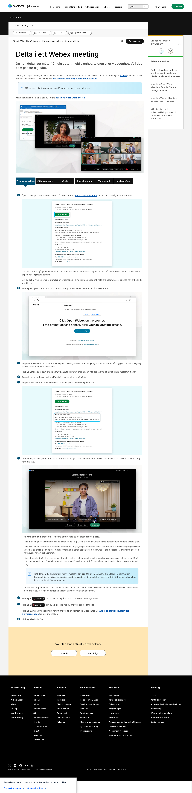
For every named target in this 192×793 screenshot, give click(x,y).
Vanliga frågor (123, 181)
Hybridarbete (86, 731)
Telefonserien (63, 718)
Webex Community (117, 726)
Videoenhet (104, 181)
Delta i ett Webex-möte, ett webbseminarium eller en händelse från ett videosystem (166, 73)
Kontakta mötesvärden (86, 195)
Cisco (153, 695)
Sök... (133, 6)
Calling (13, 709)
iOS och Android (45, 181)
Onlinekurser (114, 704)
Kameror (61, 700)
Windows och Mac (25, 181)
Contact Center (40, 726)
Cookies (112, 769)
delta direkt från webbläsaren (70, 97)
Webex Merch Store (160, 718)
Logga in (178, 6)
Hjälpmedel (114, 713)
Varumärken (122, 769)
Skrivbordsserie (64, 704)
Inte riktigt (93, 653)
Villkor (89, 769)
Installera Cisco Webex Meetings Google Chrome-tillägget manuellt (164, 87)
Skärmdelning (16, 718)
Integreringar (115, 709)
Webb (65, 181)
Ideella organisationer (90, 722)
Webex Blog (156, 709)
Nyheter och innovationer (120, 735)
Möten (13, 704)
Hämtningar (114, 695)
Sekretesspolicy (100, 769)
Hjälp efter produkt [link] (73, 7)
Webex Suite (39, 695)
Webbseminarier (40, 718)
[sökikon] (130, 7)
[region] (38, 785)
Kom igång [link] (55, 7)
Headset (61, 695)
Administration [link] (92, 7)
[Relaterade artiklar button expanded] (179, 61)
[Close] (73, 780)
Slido (35, 713)
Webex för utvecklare (118, 731)
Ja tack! (64, 653)
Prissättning (15, 695)
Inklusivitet (113, 718)
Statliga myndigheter (90, 704)
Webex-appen (16, 700)
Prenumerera (134, 41)
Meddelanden (16, 713)
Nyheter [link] (106, 7)
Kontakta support (158, 700)
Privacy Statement (13, 788)
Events (36, 722)
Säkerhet (37, 735)
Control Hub (38, 740)
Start (12, 17)
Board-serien (63, 713)
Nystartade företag (89, 726)
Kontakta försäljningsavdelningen (166, 704)
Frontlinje (84, 718)
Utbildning (85, 695)
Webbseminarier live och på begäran (125, 722)
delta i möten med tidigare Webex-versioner (75, 78)
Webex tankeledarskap (161, 713)
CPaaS (36, 731)
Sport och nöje (86, 713)
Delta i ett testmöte (117, 700)
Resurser (118, 7)
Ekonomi (84, 709)
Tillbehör (61, 722)
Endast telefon (84, 181)
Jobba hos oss (157, 722)
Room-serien (63, 709)
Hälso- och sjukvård (89, 700)
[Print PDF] (122, 41)
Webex (123, 75)
